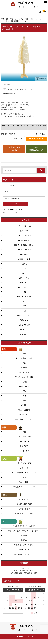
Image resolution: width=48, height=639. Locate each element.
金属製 (24, 382)
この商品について (14, 148)
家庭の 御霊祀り (24, 240)
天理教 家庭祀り (24, 250)
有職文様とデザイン (24, 315)
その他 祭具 (24, 451)
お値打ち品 (24, 334)
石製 (24, 400)
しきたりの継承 (24, 325)
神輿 (24, 432)
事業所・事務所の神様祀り (24, 245)
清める (24, 273)
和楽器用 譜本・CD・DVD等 (24, 487)
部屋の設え (24, 320)
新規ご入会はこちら (10, 212)
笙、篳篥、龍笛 (24, 499)
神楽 (24, 311)
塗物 (24, 396)
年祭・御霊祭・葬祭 (24, 297)
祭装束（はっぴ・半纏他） (24, 545)
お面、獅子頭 (24, 441)
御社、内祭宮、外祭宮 (24, 358)
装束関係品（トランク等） (24, 554)
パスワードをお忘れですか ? (13, 209)
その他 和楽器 (24, 482)
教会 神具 (24, 231)
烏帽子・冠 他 (24, 549)
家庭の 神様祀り (24, 236)
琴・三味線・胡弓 (24, 463)
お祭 (24, 292)
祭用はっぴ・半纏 (24, 437)
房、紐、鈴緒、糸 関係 (24, 377)
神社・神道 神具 (24, 226)
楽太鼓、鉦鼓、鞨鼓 (24, 504)
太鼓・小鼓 (24, 468)
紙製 (24, 391)
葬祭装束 (24, 540)
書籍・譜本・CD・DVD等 (24, 419)
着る (24, 268)
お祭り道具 (24, 446)
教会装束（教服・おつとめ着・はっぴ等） (24, 531)
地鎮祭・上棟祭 (24, 259)
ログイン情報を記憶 (12, 198)
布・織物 (24, 368)
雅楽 (24, 301)
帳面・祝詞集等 (24, 410)
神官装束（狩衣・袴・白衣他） (24, 526)
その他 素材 (24, 414)
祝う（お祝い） (24, 287)
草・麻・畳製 (24, 372)
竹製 (24, 363)
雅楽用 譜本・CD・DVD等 (24, 513)
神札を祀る (24, 254)
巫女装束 (24, 535)
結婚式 (24, 264)
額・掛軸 (24, 405)
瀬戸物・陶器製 (24, 386)
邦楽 (24, 306)
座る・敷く (24, 282)
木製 (24, 354)
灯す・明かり (24, 278)
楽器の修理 (24, 477)
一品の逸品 (24, 329)
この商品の (36, 148)
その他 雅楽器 (24, 509)
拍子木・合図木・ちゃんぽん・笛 (24, 473)
